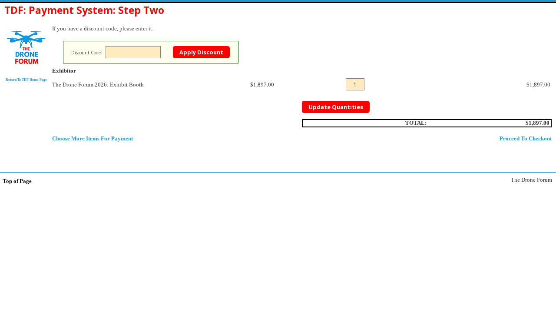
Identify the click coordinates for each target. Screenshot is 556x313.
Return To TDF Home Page (26, 80)
